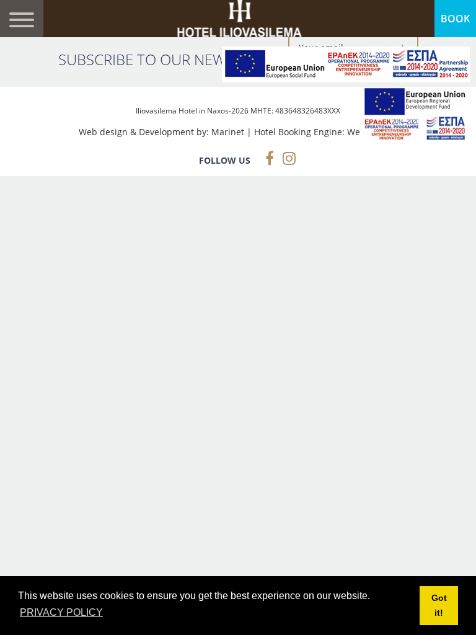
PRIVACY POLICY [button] (61, 612)
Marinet (227, 132)
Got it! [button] (439, 605)
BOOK (455, 18)
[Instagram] (286, 158)
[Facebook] (266, 158)
